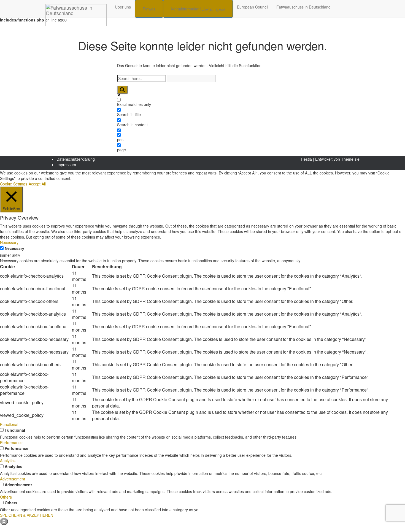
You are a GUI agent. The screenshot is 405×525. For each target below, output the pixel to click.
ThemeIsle (350, 159)
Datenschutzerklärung (75, 159)
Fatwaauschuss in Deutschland (303, 7)
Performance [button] (11, 442)
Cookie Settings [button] (13, 184)
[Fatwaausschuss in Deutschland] (76, 7)
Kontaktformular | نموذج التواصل (198, 9)
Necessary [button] (9, 242)
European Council (252, 7)
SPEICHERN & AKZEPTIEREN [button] (26, 515)
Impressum (66, 164)
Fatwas (149, 9)
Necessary (14, 248)
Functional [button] (9, 424)
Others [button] (6, 497)
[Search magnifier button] (122, 90)
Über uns (123, 7)
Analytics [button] (7, 460)
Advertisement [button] (12, 479)
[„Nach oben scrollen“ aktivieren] (4, 521)
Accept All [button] (37, 184)
